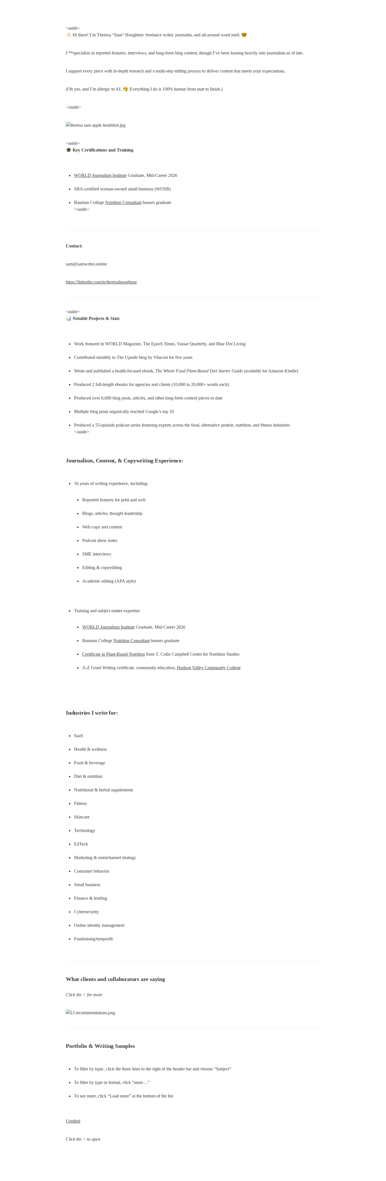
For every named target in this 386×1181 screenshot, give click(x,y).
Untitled (73, 1121)
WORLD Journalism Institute (100, 175)
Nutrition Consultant (123, 202)
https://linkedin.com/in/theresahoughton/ (101, 282)
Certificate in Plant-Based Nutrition (113, 654)
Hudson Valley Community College (209, 667)
